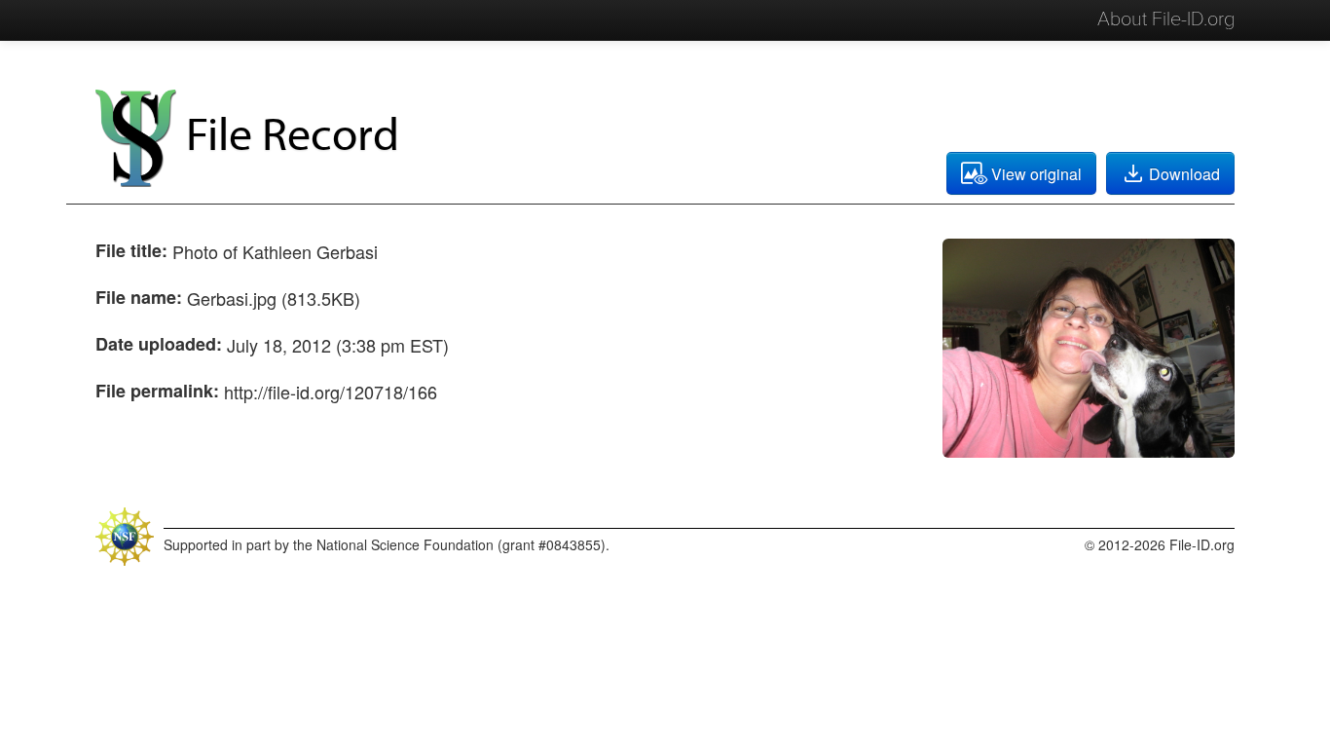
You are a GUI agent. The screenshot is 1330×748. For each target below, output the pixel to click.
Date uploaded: (158, 343)
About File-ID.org (1166, 19)
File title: (131, 250)
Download (1184, 174)
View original (1036, 174)
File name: (138, 297)
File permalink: (157, 390)
